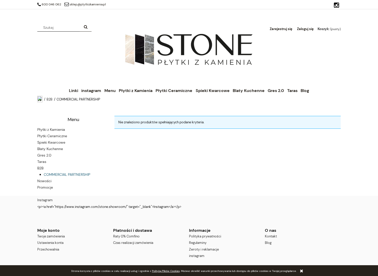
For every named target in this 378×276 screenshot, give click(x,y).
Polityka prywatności (205, 236)
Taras (41, 161)
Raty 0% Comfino (126, 236)
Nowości (44, 181)
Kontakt (271, 236)
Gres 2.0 (44, 155)
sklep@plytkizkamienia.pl (88, 4)
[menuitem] (73, 90)
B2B (40, 168)
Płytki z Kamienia (51, 129)
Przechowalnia (48, 249)
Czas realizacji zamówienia (133, 243)
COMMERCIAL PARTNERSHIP (67, 174)
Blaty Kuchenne (50, 148)
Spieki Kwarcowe (51, 142)
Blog (268, 243)
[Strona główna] (189, 49)
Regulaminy (197, 243)
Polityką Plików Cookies (166, 271)
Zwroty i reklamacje (204, 249)
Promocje (45, 187)
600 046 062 (51, 4)
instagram (196, 256)
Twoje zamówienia (51, 236)
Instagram (45, 200)
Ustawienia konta (50, 243)
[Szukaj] (86, 27)
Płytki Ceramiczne (52, 136)
